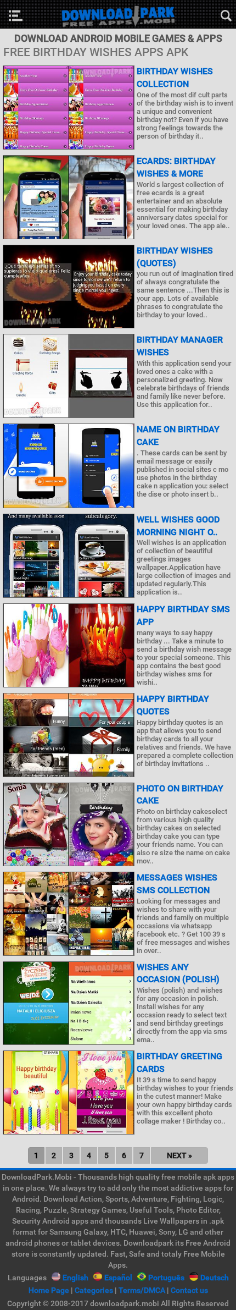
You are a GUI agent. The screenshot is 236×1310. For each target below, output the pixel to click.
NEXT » (179, 1155)
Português (166, 1277)
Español (118, 1277)
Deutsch (214, 1277)
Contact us (189, 1290)
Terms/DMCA (142, 1290)
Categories (94, 1290)
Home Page (49, 1290)
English (75, 1277)
